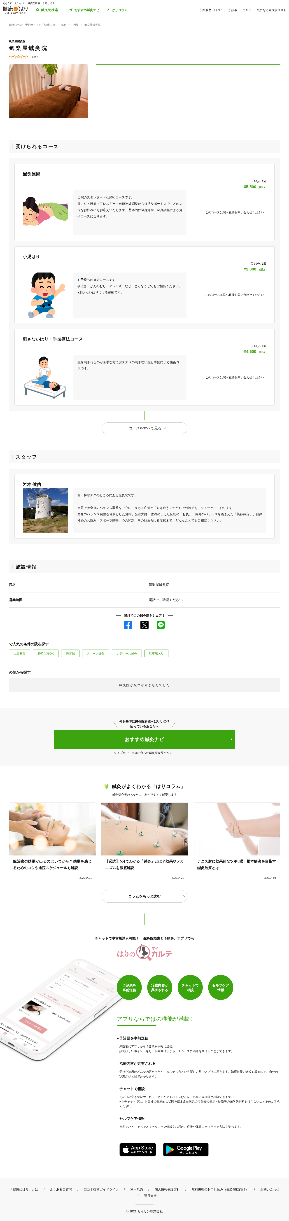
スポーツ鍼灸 (95, 653)
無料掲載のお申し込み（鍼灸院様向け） (220, 1189)
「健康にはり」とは (24, 1189)
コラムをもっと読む (144, 896)
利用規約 (136, 1189)
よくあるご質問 (61, 1189)
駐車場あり (156, 653)
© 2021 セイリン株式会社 (144, 1211)
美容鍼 (70, 653)
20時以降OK (45, 653)
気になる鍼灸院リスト (271, 10)
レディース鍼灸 (127, 653)
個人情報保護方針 (167, 1189)
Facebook (128, 625)
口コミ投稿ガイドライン (101, 1189)
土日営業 (20, 653)
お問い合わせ (269, 1189)
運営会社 (150, 1196)
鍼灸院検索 (49, 10)
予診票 (232, 10)
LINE (161, 625)
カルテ (247, 10)
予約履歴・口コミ (211, 10)
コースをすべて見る (145, 428)
